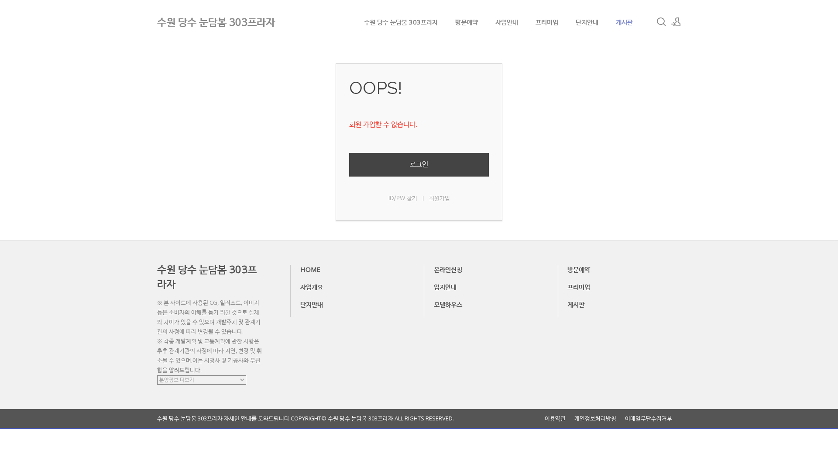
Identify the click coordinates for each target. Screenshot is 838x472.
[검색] (661, 22)
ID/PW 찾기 (402, 198)
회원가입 (439, 198)
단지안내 (587, 21)
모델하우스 (448, 304)
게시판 (624, 21)
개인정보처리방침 (595, 418)
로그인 (419, 164)
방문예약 (466, 21)
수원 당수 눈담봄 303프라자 (401, 21)
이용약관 (555, 418)
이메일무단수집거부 (648, 418)
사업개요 (311, 286)
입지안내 (445, 286)
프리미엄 (547, 21)
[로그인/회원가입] (676, 22)
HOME (310, 269)
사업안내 (506, 21)
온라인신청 (448, 269)
